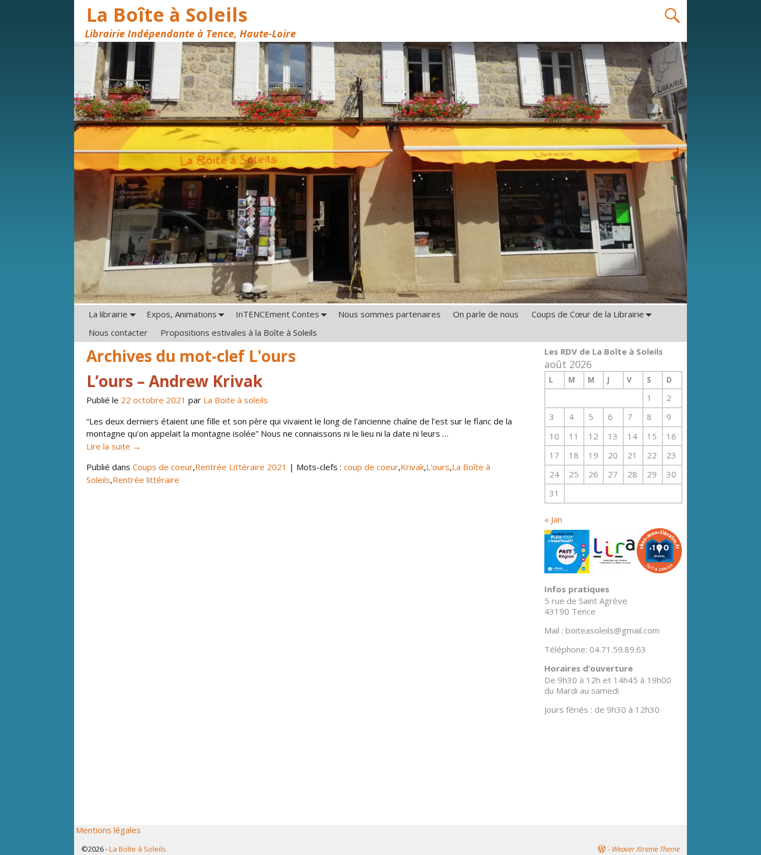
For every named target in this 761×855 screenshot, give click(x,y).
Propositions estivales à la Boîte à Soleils (238, 332)
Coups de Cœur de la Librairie (587, 314)
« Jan (553, 519)
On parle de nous (486, 314)
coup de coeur (371, 466)
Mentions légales (108, 829)
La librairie (108, 314)
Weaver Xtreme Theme (646, 849)
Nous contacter (118, 332)
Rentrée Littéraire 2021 (241, 466)
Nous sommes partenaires (389, 314)
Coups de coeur (163, 466)
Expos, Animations (182, 314)
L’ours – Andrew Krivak (174, 381)
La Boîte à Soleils (166, 14)
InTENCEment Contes (277, 314)
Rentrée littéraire (146, 479)
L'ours (438, 466)
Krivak (412, 466)
